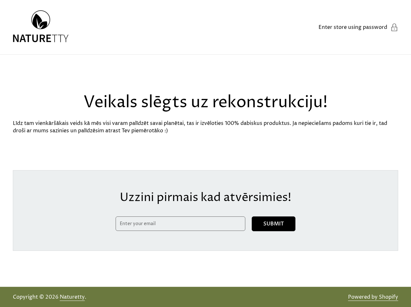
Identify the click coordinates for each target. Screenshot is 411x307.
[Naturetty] (41, 27)
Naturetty (72, 297)
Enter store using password (353, 27)
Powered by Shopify (373, 297)
